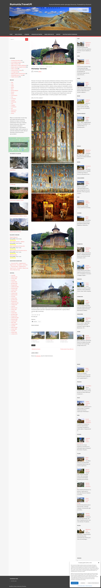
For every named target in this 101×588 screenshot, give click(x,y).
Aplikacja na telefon (37, 34)
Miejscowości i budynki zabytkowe (18, 65)
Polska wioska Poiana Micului (66, 349)
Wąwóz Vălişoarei (14, 237)
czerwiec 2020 (14, 324)
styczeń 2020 (14, 332)
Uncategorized (14, 72)
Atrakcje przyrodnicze (16, 60)
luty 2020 (13, 330)
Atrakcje (26, 34)
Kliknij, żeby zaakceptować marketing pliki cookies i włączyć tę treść (19, 144)
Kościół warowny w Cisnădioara (88, 421)
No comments (41, 66)
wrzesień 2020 (14, 319)
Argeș (12, 85)
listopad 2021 (14, 301)
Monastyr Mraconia (64, 339)
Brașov (12, 92)
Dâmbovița (13, 102)
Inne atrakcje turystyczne (16, 62)
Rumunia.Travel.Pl (21, 4)
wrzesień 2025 (14, 288)
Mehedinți (13, 111)
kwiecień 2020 (14, 327)
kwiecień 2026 (14, 277)
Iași (12, 108)
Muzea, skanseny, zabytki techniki (18, 67)
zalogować (38, 356)
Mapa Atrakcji (18, 34)
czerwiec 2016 (14, 334)
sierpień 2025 (14, 290)
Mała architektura (15, 63)
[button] (98, 562)
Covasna (13, 100)
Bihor (12, 89)
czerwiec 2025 (14, 293)
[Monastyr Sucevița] (38, 335)
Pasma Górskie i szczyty (16, 70)
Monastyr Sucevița (35, 339)
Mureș (12, 113)
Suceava (33, 345)
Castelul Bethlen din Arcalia (88, 267)
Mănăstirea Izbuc (13, 255)
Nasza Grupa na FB (49, 34)
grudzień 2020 (14, 314)
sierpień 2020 (14, 321)
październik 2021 (15, 303)
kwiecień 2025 (14, 295)
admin (40, 71)
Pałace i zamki (14, 68)
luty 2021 (13, 311)
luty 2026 (13, 280)
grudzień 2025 (14, 283)
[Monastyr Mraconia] (66, 335)
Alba (12, 82)
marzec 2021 (14, 309)
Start (11, 34)
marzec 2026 (14, 278)
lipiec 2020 (13, 322)
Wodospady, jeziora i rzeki (17, 75)
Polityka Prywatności (88, 585)
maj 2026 (13, 275)
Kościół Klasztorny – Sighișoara (88, 337)
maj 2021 (13, 306)
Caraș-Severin (14, 95)
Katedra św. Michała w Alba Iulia (88, 44)
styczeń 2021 (14, 312)
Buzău (12, 93)
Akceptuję (74, 583)
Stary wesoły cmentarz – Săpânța (17, 241)
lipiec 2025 (13, 291)
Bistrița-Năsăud (14, 90)
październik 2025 (15, 286)
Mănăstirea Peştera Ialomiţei (88, 249)
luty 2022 (13, 296)
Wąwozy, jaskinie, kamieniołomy (18, 73)
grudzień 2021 (14, 299)
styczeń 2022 (14, 298)
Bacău (12, 87)
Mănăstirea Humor (36, 349)
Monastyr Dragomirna (50, 339)
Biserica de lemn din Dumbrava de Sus (18, 250)
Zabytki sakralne (49, 66)
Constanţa (13, 98)
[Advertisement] (52, 76)
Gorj (12, 103)
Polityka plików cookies (81, 585)
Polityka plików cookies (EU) (70, 34)
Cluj (12, 97)
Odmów (83, 583)
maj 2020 (13, 325)
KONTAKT (58, 34)
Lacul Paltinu (88, 385)
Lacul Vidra (25, 265)
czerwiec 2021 (14, 304)
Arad (12, 84)
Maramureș (13, 110)
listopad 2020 (14, 316)
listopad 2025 (14, 285)
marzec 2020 (14, 329)
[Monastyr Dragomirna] (52, 335)
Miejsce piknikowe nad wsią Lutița (17, 246)
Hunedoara (13, 106)
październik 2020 (15, 317)
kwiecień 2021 (14, 308)
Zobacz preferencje (93, 583)
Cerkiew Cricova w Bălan (88, 403)
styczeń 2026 (14, 281)
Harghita (13, 105)
